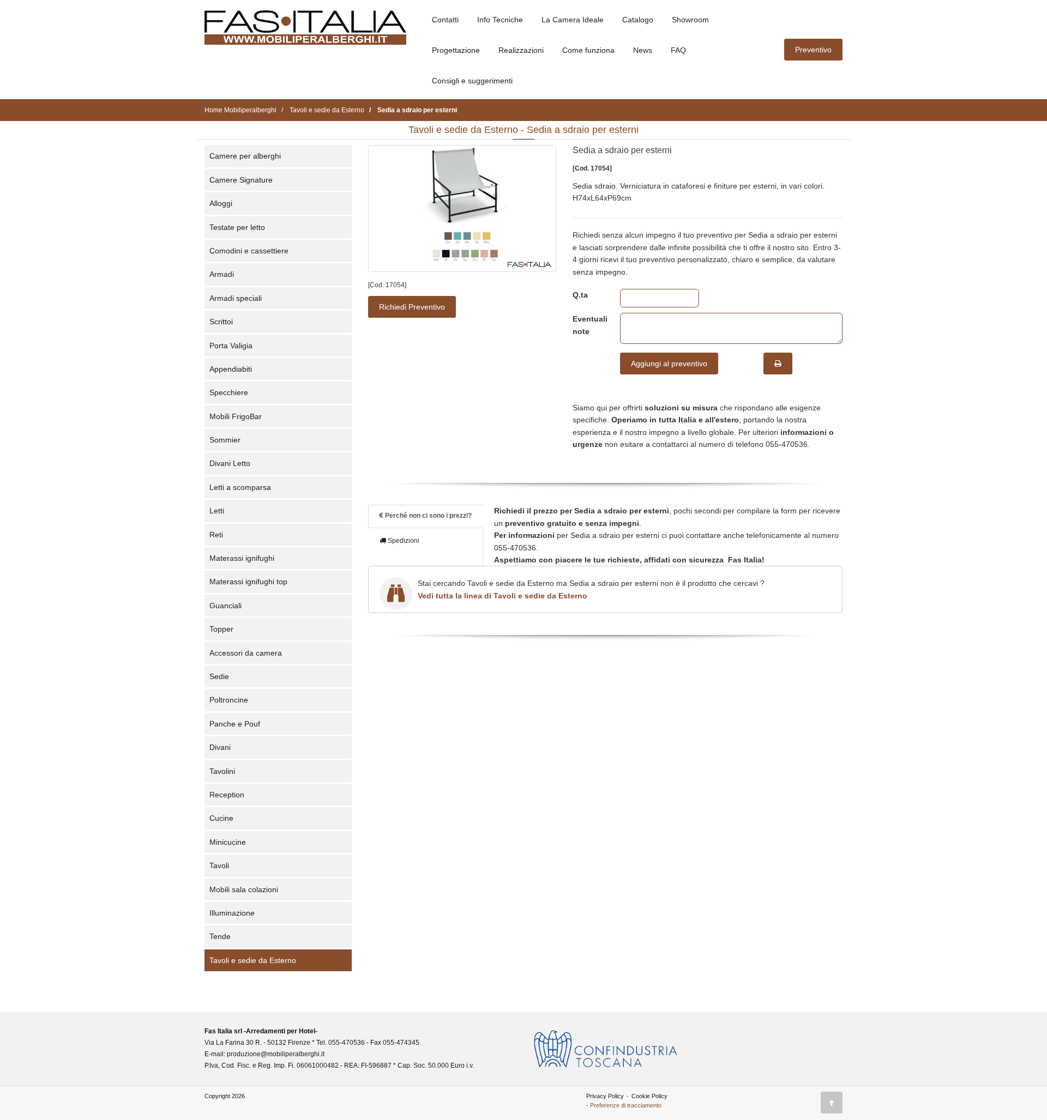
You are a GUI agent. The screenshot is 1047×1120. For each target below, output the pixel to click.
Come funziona (588, 50)
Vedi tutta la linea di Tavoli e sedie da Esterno (502, 595)
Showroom (690, 19)
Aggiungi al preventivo (669, 363)
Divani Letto (229, 463)
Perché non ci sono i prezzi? (427, 515)
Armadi (221, 274)
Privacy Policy (605, 1096)
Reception (226, 794)
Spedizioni (402, 540)
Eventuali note (588, 324)
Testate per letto (237, 227)
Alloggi (220, 203)
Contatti (445, 19)
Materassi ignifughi (241, 558)
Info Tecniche (500, 19)
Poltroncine (228, 699)
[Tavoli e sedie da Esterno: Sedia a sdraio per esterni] (462, 208)
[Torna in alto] (832, 1102)
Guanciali (225, 605)
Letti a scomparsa (240, 487)
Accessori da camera (245, 653)
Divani (220, 747)
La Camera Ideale (572, 19)
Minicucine (227, 842)
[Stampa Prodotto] (777, 363)
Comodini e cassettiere (248, 250)
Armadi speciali (235, 298)
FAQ (678, 50)
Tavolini (222, 771)
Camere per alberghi (245, 156)
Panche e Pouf (234, 723)
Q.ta (580, 294)
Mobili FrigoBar (235, 416)
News (642, 50)
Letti (216, 510)
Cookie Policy (649, 1096)
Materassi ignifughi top (248, 581)
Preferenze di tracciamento (625, 1105)
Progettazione (456, 50)
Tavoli (219, 865)
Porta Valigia (230, 345)
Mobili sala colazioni (243, 889)
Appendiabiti (230, 369)
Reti (216, 534)
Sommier (224, 439)
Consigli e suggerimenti (472, 80)
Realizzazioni (521, 50)
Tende (220, 936)
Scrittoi (221, 321)
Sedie (219, 676)
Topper (221, 629)
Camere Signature (241, 179)
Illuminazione (232, 913)
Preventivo (813, 49)
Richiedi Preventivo (412, 306)
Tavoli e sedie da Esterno (252, 960)
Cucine (221, 818)
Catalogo (637, 19)
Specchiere (228, 392)
